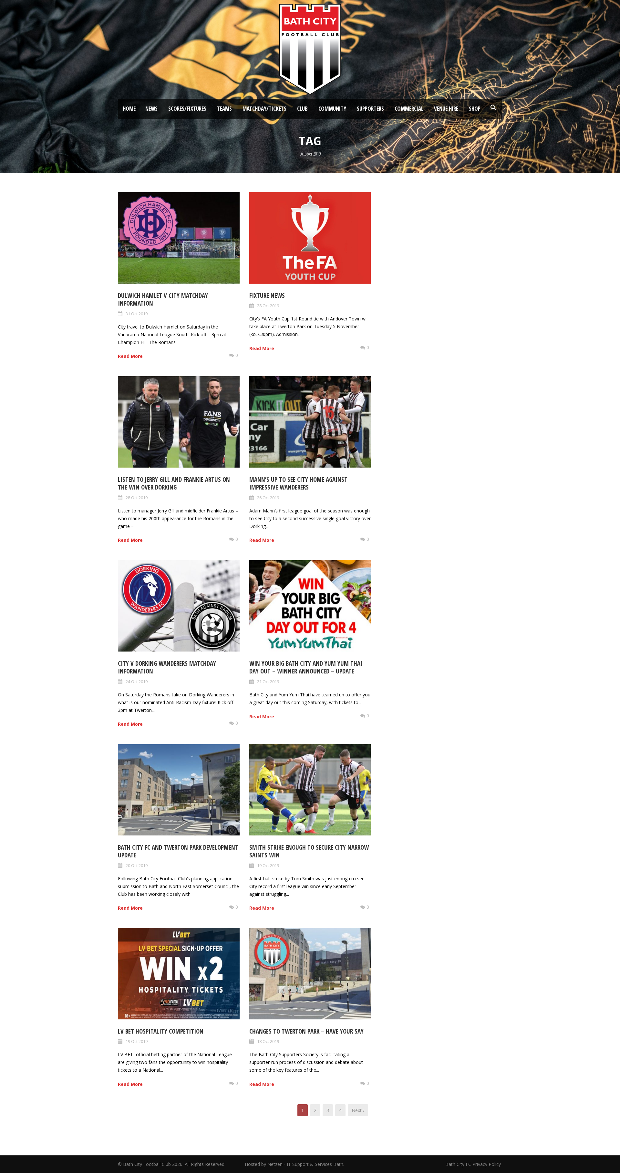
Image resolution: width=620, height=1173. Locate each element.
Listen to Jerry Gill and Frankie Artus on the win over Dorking (174, 483)
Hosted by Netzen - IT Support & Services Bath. (294, 1164)
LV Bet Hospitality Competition (160, 1031)
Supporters (370, 108)
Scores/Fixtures (187, 108)
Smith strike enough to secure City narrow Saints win (309, 851)
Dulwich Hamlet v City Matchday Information (163, 299)
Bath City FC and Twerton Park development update (178, 851)
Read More (130, 356)
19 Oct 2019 (268, 865)
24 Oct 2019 (137, 681)
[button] (493, 108)
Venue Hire (446, 108)
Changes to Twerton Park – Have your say (306, 1031)
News (151, 108)
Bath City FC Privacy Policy (473, 1164)
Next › (358, 1110)
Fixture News (267, 295)
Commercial (409, 108)
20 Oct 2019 (137, 865)
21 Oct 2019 (268, 681)
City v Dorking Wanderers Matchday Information (167, 667)
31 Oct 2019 (137, 314)
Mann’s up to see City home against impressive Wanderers (298, 483)
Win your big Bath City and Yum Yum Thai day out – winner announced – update (305, 667)
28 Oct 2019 (268, 305)
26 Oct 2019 (268, 498)
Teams (224, 108)
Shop (474, 108)
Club (302, 108)
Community (332, 108)
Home (129, 108)
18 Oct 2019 (268, 1041)
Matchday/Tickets (264, 108)
